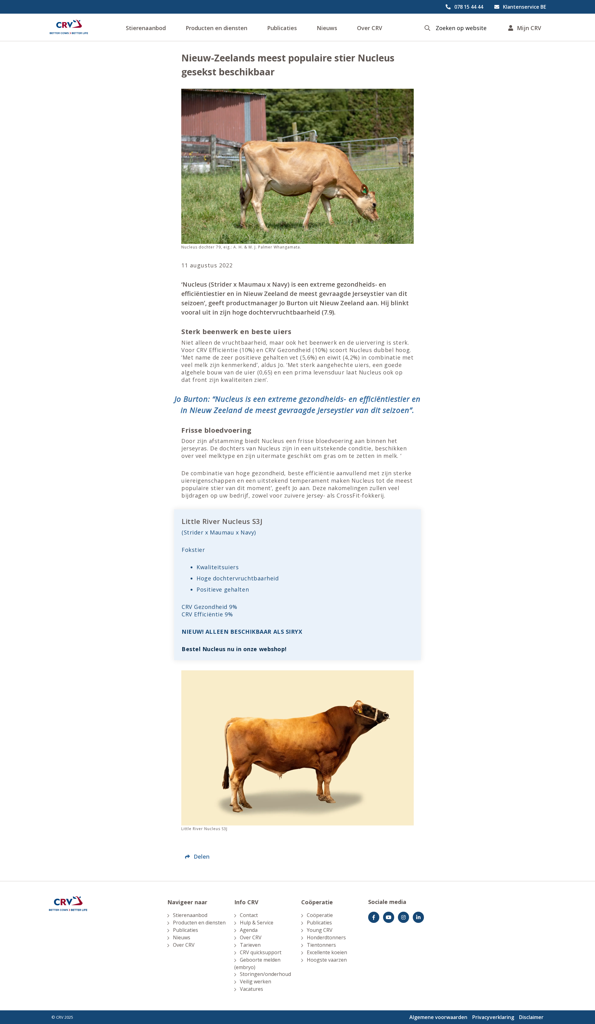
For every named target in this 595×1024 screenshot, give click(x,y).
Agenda (249, 930)
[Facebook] (373, 917)
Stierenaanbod (146, 28)
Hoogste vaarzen (327, 959)
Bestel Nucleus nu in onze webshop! (234, 649)
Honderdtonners (326, 937)
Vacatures (251, 989)
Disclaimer (531, 1017)
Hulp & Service (256, 922)
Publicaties (282, 28)
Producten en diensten (216, 28)
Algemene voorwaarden (438, 1017)
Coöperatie (320, 915)
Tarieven (250, 944)
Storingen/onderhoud (265, 974)
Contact (249, 915)
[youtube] (388, 917)
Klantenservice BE (524, 6)
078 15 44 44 (468, 6)
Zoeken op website (461, 28)
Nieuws (327, 28)
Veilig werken (255, 981)
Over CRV (369, 28)
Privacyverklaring (493, 1017)
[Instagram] (403, 917)
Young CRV (320, 930)
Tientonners (321, 944)
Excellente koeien (327, 952)
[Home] (69, 27)
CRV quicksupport (260, 952)
